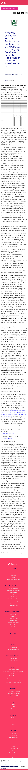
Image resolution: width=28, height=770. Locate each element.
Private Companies (13, 573)
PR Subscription (13, 647)
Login (13, 746)
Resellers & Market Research (13, 579)
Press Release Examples (13, 693)
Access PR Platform (13, 588)
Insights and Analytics (14, 603)
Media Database (13, 592)
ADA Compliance (14, 618)
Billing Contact (13, 757)
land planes (9, 414)
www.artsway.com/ (6, 438)
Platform (14, 706)
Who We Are (14, 717)
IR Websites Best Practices (13, 675)
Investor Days (13, 624)
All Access (13, 636)
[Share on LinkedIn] (22, 13)
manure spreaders (15, 410)
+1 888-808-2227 (13, 748)
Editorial (13, 755)
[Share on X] (18, 13)
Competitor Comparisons (13, 673)
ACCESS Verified (14, 605)
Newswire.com (13, 735)
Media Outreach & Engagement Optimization (13, 671)
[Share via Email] (26, 13)
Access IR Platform (13, 614)
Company (13, 708)
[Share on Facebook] (14, 13)
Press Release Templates (14, 691)
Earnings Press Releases (13, 622)
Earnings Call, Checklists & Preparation (13, 678)
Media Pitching (13, 594)
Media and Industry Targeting (13, 598)
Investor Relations (13, 722)
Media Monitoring (13, 596)
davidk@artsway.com (7, 433)
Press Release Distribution (13, 590)
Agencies (13, 575)
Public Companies (13, 571)
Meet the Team (13, 720)
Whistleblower (13, 626)
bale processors (20, 412)
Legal (13, 577)
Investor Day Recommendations (13, 682)
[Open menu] (25, 2)
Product (13, 704)
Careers (13, 724)
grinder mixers (8, 416)
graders (3, 414)
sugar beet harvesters (19, 414)
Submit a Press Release (13, 649)
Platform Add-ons (13, 660)
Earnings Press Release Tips (13, 680)
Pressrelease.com (13, 737)
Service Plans (13, 658)
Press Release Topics (14, 669)
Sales (13, 750)
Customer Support (13, 752)
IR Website (13, 616)
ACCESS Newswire (13, 733)
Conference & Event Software (14, 638)
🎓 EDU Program (13, 695)
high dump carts (10, 412)
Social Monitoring (13, 601)
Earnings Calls (13, 620)
